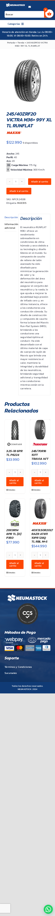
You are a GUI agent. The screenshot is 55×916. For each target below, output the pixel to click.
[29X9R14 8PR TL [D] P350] (15, 509)
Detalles (11, 490)
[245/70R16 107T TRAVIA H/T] (40, 430)
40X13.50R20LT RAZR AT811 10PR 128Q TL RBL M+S (42, 536)
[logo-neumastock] (16, 4)
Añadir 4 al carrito (18, 191)
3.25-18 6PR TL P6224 (14, 453)
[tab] (10, 217)
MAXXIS (21, 203)
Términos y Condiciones (18, 667)
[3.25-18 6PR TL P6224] (15, 430)
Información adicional (10, 226)
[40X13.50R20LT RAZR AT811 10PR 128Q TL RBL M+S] (40, 509)
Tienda (20, 42)
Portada (11, 42)
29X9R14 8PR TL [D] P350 (13, 534)
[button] (48, 909)
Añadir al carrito (39, 181)
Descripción (10, 217)
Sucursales (11, 673)
